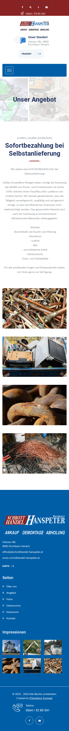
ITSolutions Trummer (41, 698)
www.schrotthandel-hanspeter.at (21, 558)
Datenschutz (13, 605)
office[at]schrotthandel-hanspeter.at (22, 552)
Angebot (11, 593)
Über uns (11, 586)
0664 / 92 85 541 (35, 13)
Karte (5, 566)
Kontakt (10, 618)
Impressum (12, 612)
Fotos (9, 599)
